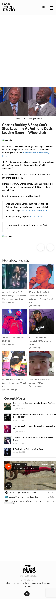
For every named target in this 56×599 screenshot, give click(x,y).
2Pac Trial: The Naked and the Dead (28, 449)
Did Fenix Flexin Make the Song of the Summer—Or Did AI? (14, 382)
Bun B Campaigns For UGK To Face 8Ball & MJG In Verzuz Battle (41, 340)
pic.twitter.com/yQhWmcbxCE (34, 210)
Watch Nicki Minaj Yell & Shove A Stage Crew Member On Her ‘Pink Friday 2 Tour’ (14, 295)
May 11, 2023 (36, 216)
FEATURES (8, 119)
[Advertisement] (28, 47)
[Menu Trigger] (51, 8)
